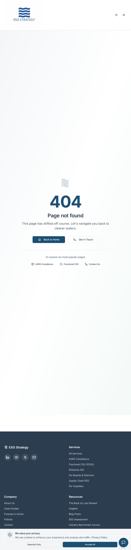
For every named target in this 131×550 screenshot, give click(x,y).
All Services (75, 453)
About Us (9, 503)
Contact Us (94, 264)
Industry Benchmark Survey (84, 524)
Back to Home (51, 239)
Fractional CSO (71, 264)
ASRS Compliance (44, 264)
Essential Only (34, 544)
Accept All (90, 544)
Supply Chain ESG (79, 480)
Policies (8, 519)
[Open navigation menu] (124, 15)
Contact (8, 524)
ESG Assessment (78, 519)
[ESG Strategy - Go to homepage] (24, 15)
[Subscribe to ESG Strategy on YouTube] (16, 457)
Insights (73, 508)
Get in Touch (86, 239)
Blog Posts (75, 513)
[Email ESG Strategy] (34, 457)
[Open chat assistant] (123, 542)
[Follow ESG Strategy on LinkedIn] (7, 457)
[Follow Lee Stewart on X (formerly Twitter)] (25, 457)
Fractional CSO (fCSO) (81, 464)
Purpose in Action (14, 513)
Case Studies (11, 508)
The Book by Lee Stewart (83, 503)
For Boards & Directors (81, 475)
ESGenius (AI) (76, 469)
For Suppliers (76, 486)
